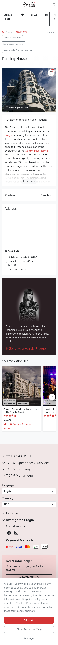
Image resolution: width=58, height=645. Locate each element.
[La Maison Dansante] (29, 90)
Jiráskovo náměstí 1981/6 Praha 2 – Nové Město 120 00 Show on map (23, 263)
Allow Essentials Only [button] (29, 629)
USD (6, 504)
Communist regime (36, 150)
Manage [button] (29, 638)
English (8, 491)
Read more (29, 181)
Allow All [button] (29, 620)
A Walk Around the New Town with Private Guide (21, 410)
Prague (9, 135)
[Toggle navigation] (4, 4)
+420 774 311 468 (29, 577)
